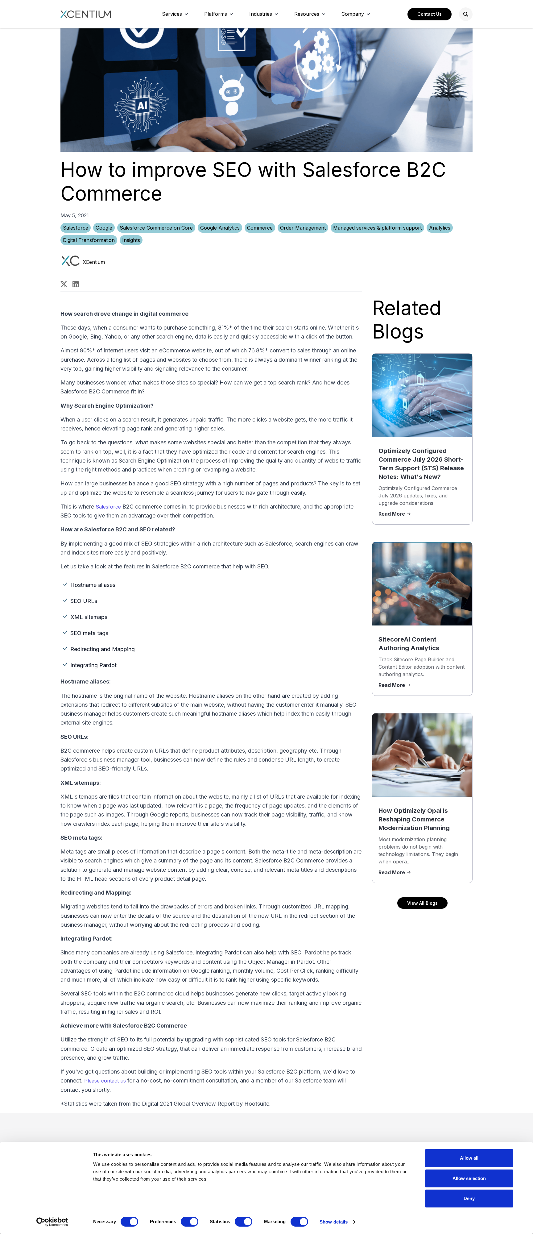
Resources (306, 14)
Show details (334, 1221)
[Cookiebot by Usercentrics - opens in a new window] (52, 1222)
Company (352, 14)
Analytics (439, 228)
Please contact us (105, 1081)
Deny (469, 1198)
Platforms (215, 14)
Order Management (303, 228)
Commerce (260, 228)
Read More (391, 514)
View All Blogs (422, 903)
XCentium (94, 262)
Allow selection (469, 1178)
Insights (131, 240)
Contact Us (429, 14)
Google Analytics (220, 228)
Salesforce (75, 228)
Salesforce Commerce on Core (156, 228)
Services (172, 14)
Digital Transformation (89, 240)
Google (104, 228)
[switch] (189, 1222)
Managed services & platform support (377, 228)
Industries (260, 14)
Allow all (469, 1158)
